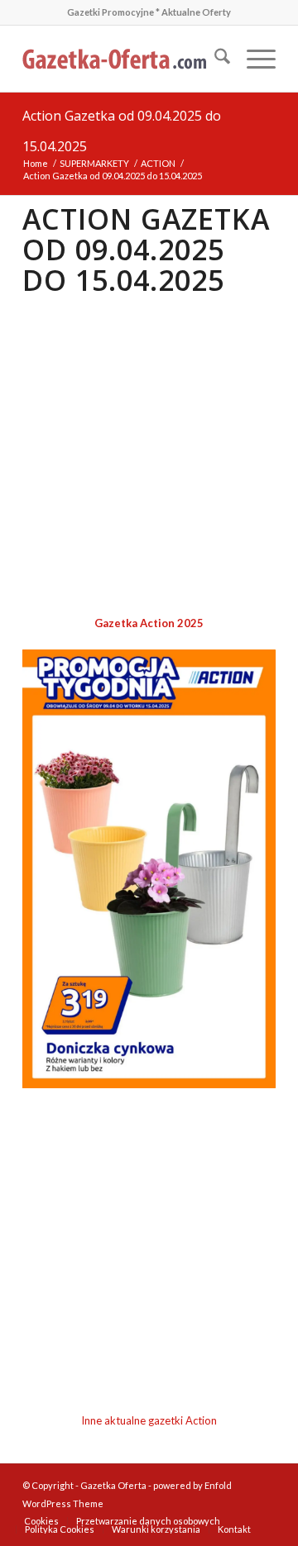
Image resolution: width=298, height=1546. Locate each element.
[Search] (214, 59)
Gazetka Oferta (113, 1485)
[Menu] (253, 59)
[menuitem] (214, 59)
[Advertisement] (149, 457)
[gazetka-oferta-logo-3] (123, 59)
